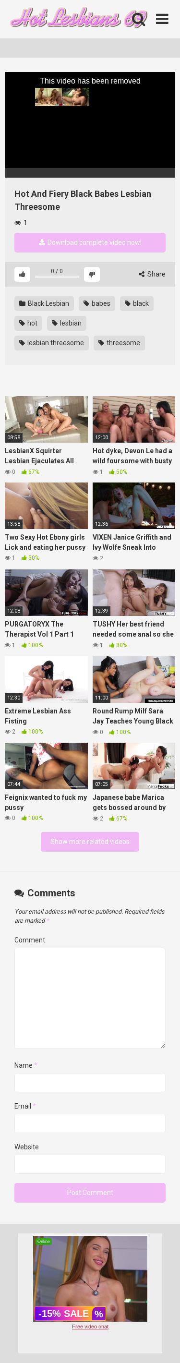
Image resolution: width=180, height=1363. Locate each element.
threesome (122, 343)
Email (25, 1106)
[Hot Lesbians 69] (77, 19)
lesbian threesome (55, 343)
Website (26, 1147)
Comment (29, 940)
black (140, 303)
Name (25, 1065)
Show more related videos (90, 841)
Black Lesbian (47, 303)
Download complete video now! (94, 242)
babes (100, 303)
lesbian (70, 323)
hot (31, 323)
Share (156, 274)
